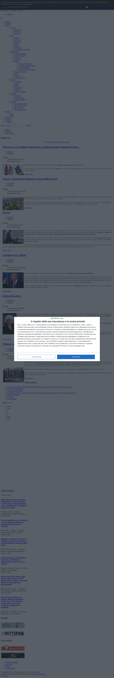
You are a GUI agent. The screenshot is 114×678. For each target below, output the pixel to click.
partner (33, 325)
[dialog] (57, 339)
